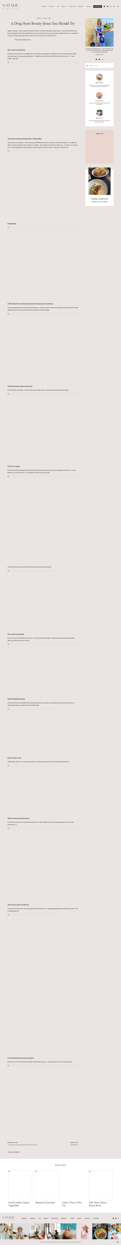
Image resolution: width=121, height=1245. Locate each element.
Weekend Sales (74, 1144)
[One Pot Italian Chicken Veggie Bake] (20, 1185)
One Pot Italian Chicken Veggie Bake (18, 1204)
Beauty (39, 18)
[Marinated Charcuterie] (47, 1185)
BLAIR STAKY (77, 1242)
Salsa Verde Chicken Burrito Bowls (97, 1204)
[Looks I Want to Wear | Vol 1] (74, 1185)
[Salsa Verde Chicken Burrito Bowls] (101, 1185)
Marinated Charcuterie (45, 1202)
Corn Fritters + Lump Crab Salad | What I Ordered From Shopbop (23, 1144)
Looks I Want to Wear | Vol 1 (72, 1204)
